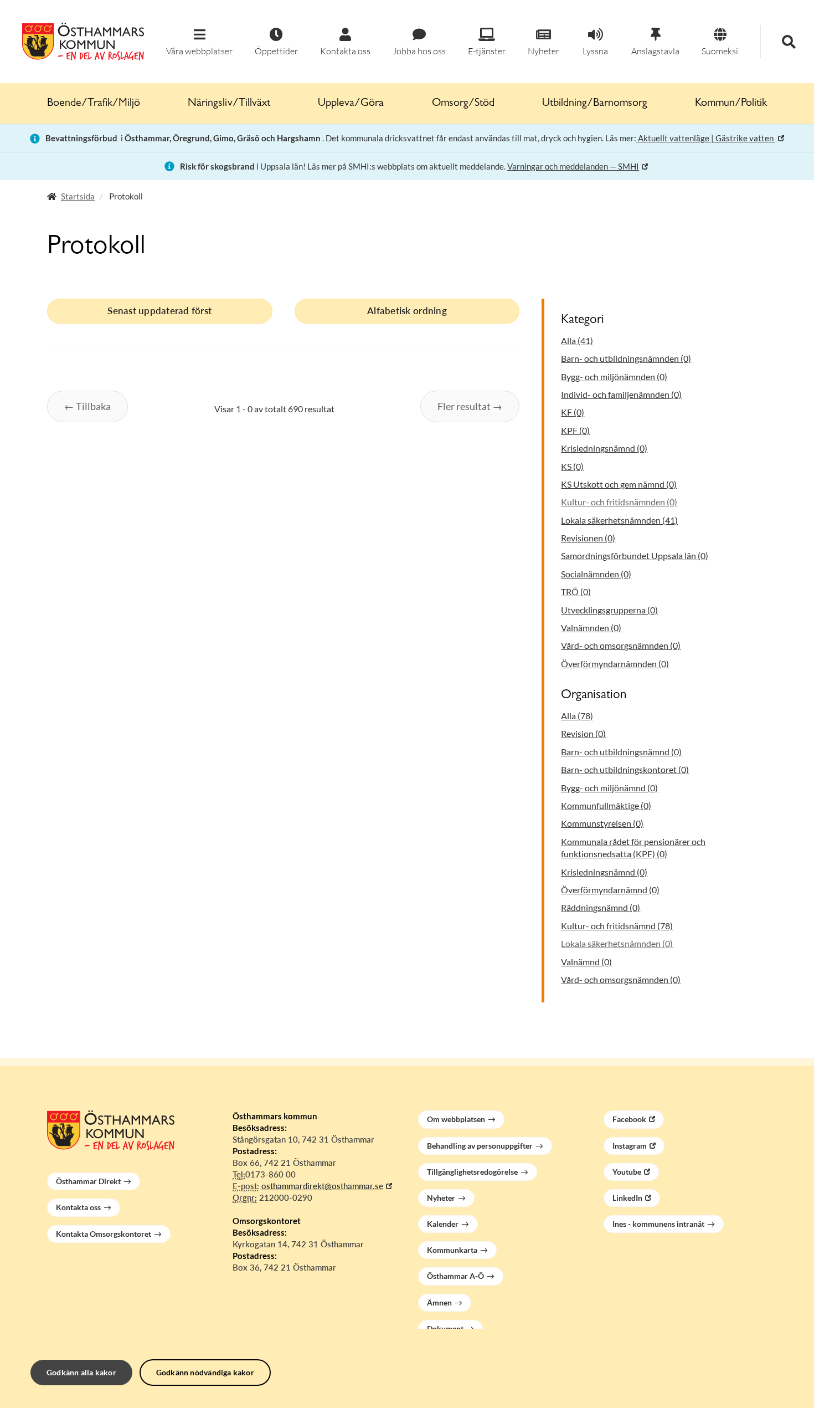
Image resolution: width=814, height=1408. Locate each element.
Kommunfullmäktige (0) (606, 805)
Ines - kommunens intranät (658, 1223)
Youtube (626, 1171)
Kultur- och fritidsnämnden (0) (619, 501)
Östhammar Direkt (88, 1181)
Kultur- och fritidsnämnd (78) (617, 925)
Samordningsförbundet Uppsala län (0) (634, 555)
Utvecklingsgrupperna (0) (609, 610)
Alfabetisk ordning (407, 310)
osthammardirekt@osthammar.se (322, 1186)
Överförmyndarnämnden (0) (615, 663)
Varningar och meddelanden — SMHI (573, 166)
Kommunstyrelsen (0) (602, 823)
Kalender (442, 1223)
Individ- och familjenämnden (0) (621, 394)
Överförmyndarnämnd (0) (610, 889)
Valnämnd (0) (586, 961)
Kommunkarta (452, 1250)
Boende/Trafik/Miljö (93, 103)
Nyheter (441, 1197)
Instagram (629, 1145)
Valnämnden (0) (591, 627)
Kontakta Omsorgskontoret (103, 1233)
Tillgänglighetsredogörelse (472, 1171)
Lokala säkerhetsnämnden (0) (617, 943)
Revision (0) (583, 733)
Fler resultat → (469, 406)
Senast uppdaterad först (159, 310)
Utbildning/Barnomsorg (594, 103)
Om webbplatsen (456, 1119)
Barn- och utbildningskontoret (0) (625, 769)
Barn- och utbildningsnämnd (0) (621, 751)
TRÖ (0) (576, 591)
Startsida (78, 196)
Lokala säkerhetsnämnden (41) (619, 520)
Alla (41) (577, 340)
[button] (199, 42)
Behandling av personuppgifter (480, 1145)
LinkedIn (627, 1197)
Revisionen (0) (588, 538)
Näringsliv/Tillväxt (229, 103)
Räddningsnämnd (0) (600, 907)
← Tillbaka (87, 406)
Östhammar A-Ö (455, 1276)
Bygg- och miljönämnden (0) (614, 376)
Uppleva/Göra (351, 103)
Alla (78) (577, 715)
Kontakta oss (78, 1207)
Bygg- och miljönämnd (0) (609, 787)
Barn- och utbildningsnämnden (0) (626, 358)
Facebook (629, 1119)
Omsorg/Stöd (463, 103)
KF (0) (572, 412)
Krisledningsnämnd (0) (604, 448)
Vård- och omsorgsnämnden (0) (621, 645)
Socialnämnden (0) (596, 574)
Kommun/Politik (731, 103)
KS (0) (572, 466)
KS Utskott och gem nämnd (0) (619, 484)
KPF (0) (575, 430)
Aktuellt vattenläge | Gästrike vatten (705, 138)
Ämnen (439, 1302)
